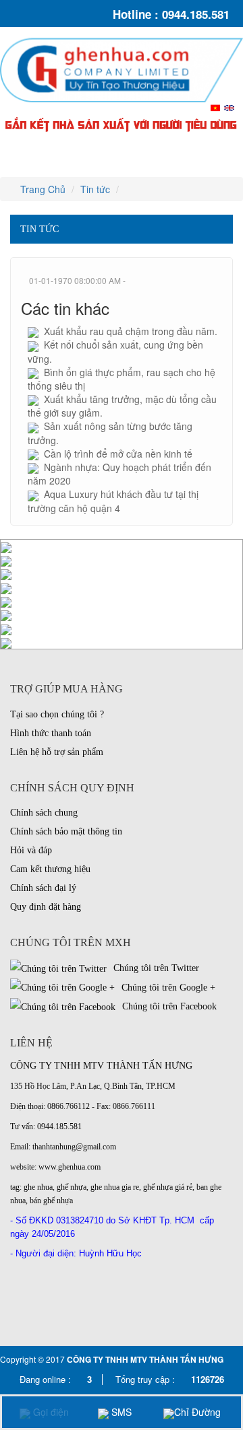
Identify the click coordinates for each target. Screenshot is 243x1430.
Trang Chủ (41, 189)
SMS (120, 1412)
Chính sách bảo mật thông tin (66, 831)
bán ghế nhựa (51, 1200)
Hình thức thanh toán (50, 733)
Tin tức (95, 189)
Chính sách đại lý (43, 888)
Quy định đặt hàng (45, 907)
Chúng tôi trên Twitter (155, 968)
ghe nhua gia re (114, 1187)
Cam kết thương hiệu (50, 869)
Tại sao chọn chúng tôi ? (57, 714)
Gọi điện (49, 1412)
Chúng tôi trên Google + (167, 987)
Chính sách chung (44, 813)
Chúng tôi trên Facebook (168, 1006)
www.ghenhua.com (69, 1167)
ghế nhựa (71, 1187)
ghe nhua (38, 1187)
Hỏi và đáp (31, 850)
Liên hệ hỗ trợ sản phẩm (56, 752)
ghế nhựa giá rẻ (167, 1187)
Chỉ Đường (197, 1412)
